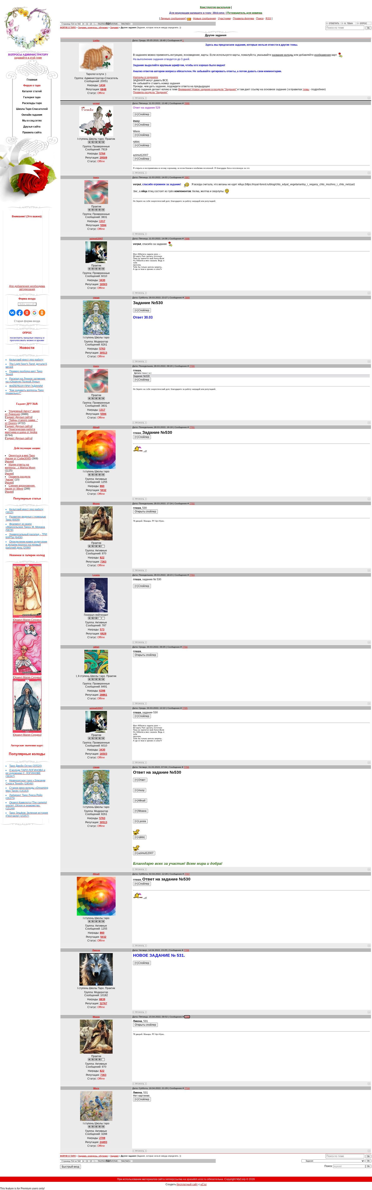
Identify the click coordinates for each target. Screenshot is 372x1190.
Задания (114, 27)
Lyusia (96, 575)
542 (127, 24)
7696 (186, 103)
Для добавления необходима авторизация (27, 288)
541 (123, 24)
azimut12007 (96, 238)
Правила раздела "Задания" (150, 92)
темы (306, 89)
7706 (186, 767)
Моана (96, 503)
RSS (268, 18)
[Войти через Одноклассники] (42, 313)
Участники (224, 18)
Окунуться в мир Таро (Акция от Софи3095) (20, 457)
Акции (9, 461)
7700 (192, 366)
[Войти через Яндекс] (27, 313)
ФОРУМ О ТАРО (68, 27)
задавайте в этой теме (28, 57)
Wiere (96, 1088)
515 (111, 24)
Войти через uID (27, 304)
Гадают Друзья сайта (19, 417)
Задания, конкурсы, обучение (93, 27)
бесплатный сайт (187, 1184)
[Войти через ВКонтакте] (12, 313)
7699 (187, 297)
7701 (192, 427)
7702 (192, 503)
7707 (187, 874)
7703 (192, 575)
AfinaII (96, 427)
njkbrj (96, 647)
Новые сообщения (204, 18)
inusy (96, 177)
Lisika (96, 40)
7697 (186, 177)
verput (96, 103)
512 (100, 24)
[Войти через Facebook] (19, 313)
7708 (186, 950)
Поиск (260, 18)
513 (103, 24)
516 (115, 24)
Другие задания (128, 27)
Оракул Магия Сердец (27, 619)
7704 (185, 647)
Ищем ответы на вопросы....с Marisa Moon (20, 466)
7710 (187, 1088)
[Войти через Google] (34, 312)
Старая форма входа (27, 321)
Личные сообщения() (173, 18)
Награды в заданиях (145, 77)
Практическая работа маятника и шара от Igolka (21, 431)
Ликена (96, 950)
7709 (187, 1017)
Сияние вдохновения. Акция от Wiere (20, 487)
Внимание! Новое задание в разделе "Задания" (207, 89)
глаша (96, 297)
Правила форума (243, 18)
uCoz (203, 1184)
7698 (186, 238)
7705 (185, 708)
